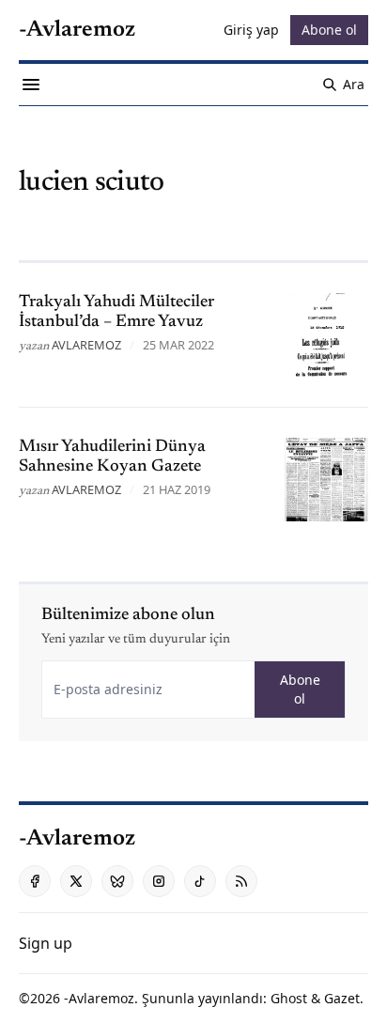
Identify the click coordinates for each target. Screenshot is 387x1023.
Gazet (342, 998)
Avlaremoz (86, 344)
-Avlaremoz (99, 998)
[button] (45, 943)
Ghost (289, 998)
